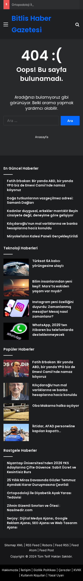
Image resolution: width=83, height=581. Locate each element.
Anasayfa (41, 137)
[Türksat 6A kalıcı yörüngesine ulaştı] (16, 267)
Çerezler (65, 570)
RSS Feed (32, 545)
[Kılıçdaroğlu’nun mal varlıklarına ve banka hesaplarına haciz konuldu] (16, 391)
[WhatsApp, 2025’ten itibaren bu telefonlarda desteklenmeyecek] (16, 331)
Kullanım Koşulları (33, 575)
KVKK (77, 570)
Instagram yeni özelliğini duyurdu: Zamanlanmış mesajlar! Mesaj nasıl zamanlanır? (53, 309)
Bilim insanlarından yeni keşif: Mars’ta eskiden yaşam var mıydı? (52, 286)
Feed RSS (62, 545)
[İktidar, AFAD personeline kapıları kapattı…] (16, 432)
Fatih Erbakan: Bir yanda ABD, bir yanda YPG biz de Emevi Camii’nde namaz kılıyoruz (53, 369)
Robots (47, 545)
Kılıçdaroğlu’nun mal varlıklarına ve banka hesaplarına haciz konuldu (54, 390)
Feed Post (46, 550)
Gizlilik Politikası (44, 570)
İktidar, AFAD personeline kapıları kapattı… (53, 428)
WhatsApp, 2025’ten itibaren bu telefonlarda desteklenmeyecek (52, 330)
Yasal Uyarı (56, 575)
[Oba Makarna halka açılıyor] (16, 412)
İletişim (26, 570)
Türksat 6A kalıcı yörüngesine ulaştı (48, 263)
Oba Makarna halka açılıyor (55, 405)
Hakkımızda (10, 570)
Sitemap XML (13, 545)
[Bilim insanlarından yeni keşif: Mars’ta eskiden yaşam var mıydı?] (16, 287)
